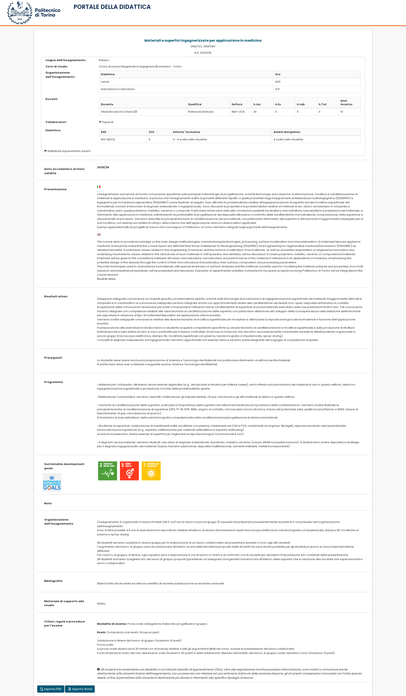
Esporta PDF (53, 689)
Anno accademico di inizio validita (64, 171)
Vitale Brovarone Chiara (117, 112)
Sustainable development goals (64, 466)
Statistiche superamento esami (69, 151)
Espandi (107, 122)
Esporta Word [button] (81, 689)
